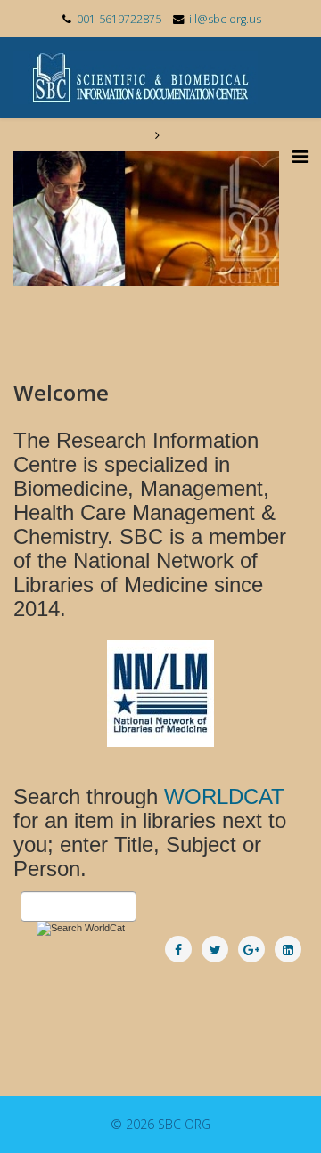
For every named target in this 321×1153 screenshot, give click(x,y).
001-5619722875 (119, 19)
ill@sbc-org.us (225, 19)
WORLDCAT (224, 796)
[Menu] (300, 156)
